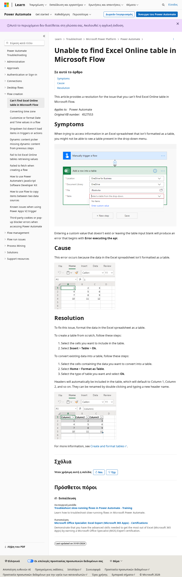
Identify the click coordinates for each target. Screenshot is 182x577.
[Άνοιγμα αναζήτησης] (163, 5)
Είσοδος (173, 4)
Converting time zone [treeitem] (23, 111)
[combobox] (24, 43)
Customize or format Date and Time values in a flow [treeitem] (25, 120)
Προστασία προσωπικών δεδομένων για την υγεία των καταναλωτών (44, 574)
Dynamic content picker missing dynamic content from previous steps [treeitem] (25, 144)
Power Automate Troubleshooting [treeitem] (17, 53)
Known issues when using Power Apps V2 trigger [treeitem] (25, 209)
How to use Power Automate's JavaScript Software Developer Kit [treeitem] (23, 181)
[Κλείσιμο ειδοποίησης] (178, 23)
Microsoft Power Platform (101, 39)
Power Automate (130, 39)
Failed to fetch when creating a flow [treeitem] (22, 168)
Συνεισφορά (93, 569)
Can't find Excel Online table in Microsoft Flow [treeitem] (24, 103)
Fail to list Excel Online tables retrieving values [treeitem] (24, 157)
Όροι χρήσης (100, 574)
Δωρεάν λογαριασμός (119, 14)
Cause (61, 83)
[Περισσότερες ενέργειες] (173, 39)
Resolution (63, 88)
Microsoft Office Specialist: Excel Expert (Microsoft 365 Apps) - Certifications (101, 523)
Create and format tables (107, 446)
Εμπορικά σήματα (122, 574)
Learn (58, 39)
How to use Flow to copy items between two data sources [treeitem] (24, 196)
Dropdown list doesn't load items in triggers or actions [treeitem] (26, 131)
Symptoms (63, 78)
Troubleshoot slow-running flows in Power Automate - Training (93, 508)
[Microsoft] (6, 4)
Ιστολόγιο (73, 569)
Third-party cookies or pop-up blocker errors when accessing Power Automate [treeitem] (26, 222)
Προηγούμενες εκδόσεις (49, 569)
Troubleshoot (74, 39)
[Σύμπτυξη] (44, 36)
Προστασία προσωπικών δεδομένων (126, 569)
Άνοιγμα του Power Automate (157, 14)
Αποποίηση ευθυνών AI (17, 569)
